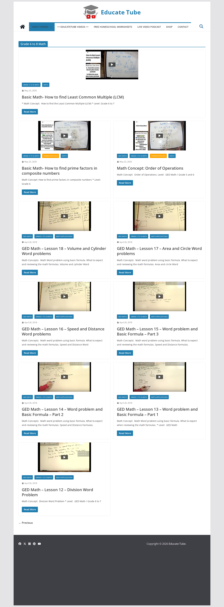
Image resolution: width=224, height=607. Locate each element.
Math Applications (64, 236)
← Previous (26, 523)
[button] (50, 27)
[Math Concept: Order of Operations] (159, 135)
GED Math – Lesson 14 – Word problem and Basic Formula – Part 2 (62, 411)
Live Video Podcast (149, 26)
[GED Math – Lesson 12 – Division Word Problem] (64, 457)
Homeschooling (50, 156)
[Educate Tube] (22, 26)
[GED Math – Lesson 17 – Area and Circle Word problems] (159, 216)
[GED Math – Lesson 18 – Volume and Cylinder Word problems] (64, 216)
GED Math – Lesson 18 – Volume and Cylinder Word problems (64, 251)
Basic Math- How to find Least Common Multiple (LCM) (73, 97)
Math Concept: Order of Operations (150, 168)
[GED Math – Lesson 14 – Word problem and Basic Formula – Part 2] (64, 377)
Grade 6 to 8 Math (31, 85)
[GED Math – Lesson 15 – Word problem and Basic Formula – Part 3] (159, 296)
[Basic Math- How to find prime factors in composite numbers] (64, 135)
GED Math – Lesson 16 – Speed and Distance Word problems (63, 331)
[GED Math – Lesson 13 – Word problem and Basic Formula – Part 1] (159, 377)
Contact (183, 26)
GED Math (122, 156)
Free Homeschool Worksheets (113, 26)
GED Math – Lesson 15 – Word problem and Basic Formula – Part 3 (157, 331)
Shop (169, 26)
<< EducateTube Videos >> (73, 26)
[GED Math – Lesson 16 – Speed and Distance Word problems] (64, 296)
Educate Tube (121, 12)
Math (45, 85)
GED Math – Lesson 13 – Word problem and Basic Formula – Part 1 (157, 411)
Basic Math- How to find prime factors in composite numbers (59, 170)
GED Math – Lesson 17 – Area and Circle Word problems (159, 251)
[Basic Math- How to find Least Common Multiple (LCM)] (112, 64)
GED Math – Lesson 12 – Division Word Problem (57, 492)
